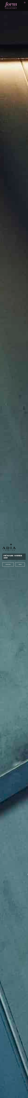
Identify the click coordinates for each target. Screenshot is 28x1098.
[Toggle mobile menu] (25, 2)
